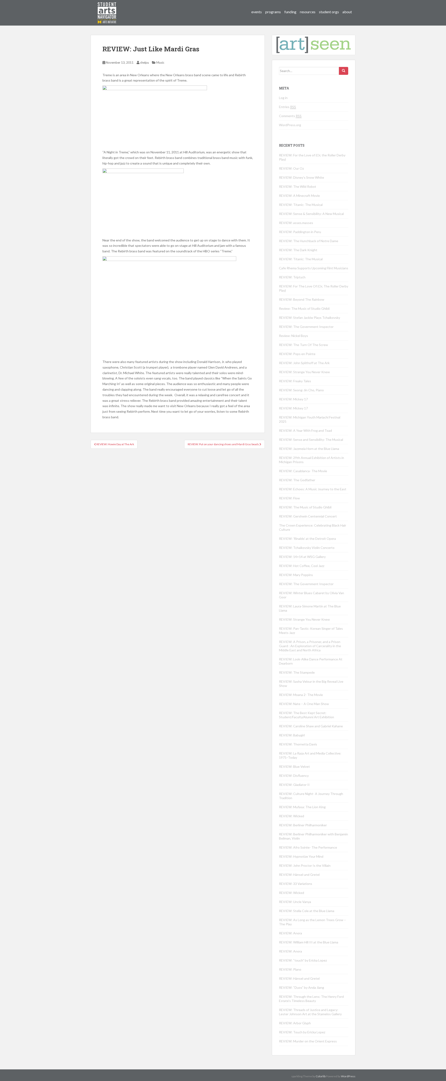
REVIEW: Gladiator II (294, 785)
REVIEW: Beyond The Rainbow (301, 299)
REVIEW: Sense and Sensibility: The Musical (311, 440)
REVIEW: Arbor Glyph (295, 1023)
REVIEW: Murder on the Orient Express (308, 1041)
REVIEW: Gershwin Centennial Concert (308, 516)
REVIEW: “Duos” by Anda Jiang (301, 987)
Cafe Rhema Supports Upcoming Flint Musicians (313, 268)
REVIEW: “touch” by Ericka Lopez (303, 960)
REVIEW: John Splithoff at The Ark (304, 363)
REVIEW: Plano (290, 969)
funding (290, 12)
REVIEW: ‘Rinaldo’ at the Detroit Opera (307, 538)
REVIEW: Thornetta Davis (298, 744)
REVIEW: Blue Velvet (294, 766)
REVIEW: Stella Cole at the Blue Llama (306, 911)
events (256, 12)
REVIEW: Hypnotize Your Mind (301, 856)
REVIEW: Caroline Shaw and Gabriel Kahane (311, 726)
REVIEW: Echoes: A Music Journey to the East (312, 489)
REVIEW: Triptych (292, 277)
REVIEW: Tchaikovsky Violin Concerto (306, 548)
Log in (283, 98)
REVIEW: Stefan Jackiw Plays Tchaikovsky (309, 318)
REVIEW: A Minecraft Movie (299, 196)
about (347, 12)
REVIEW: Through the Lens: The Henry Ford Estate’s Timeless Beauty (311, 999)
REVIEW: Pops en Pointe (297, 354)
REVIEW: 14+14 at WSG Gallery (302, 557)
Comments (290, 116)
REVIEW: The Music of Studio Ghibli (305, 507)
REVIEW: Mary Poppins (296, 575)
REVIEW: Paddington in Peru (300, 232)
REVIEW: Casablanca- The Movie (303, 471)
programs (273, 12)
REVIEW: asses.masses (296, 223)
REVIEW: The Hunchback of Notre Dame (308, 241)
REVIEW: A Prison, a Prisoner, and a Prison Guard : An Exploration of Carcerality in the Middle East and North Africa (310, 646)
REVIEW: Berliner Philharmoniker (303, 825)
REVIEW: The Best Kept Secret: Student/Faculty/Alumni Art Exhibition (306, 715)
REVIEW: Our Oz (291, 168)
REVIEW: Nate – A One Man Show (304, 704)
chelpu (144, 62)
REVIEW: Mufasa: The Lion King (302, 807)
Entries (287, 107)
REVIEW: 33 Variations (295, 884)
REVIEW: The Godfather (297, 480)
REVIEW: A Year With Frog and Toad (305, 430)
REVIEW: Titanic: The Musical (301, 205)
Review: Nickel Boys (293, 336)
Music (160, 62)
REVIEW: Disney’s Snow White (301, 177)
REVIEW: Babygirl (292, 735)
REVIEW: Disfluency (294, 776)
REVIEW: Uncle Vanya (295, 902)
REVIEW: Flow (289, 498)
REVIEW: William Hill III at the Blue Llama (308, 942)
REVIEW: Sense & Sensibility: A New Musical (311, 214)
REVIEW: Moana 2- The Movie (301, 695)
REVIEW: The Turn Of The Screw (303, 345)
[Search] (343, 71)
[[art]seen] (107, 8)
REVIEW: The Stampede (297, 672)
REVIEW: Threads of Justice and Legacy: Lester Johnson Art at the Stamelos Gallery (310, 1012)
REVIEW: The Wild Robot (297, 186)
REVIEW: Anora (290, 933)
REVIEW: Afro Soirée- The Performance (308, 847)
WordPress (348, 1076)
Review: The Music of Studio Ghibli (304, 308)
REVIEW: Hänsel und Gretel (299, 875)
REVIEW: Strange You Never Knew (304, 372)
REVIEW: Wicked (291, 816)
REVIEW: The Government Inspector (306, 327)
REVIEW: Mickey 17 (293, 399)
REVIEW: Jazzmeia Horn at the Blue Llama (309, 449)
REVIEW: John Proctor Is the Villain (305, 865)
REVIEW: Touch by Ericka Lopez (302, 1032)
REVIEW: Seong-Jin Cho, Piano (301, 390)
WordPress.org (290, 125)
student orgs (329, 12)
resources (307, 12)
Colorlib (320, 1076)
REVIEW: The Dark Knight (298, 250)
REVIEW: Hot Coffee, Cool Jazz (301, 566)
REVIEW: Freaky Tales (295, 381)
